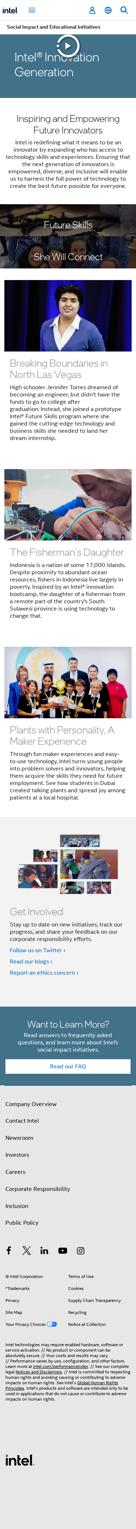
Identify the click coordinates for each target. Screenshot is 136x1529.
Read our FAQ (68, 1066)
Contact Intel (22, 1121)
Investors (17, 1155)
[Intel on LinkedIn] (44, 1251)
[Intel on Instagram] (80, 1251)
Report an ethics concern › (44, 973)
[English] (108, 10)
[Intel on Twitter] (27, 1251)
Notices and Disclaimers (39, 1371)
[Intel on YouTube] (63, 1251)
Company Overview (31, 1104)
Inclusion (16, 1206)
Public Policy (21, 1222)
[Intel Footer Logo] (19, 1459)
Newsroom (19, 1138)
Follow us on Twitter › (37, 950)
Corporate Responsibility (37, 1189)
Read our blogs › (31, 961)
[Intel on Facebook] (9, 1251)
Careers (15, 1172)
